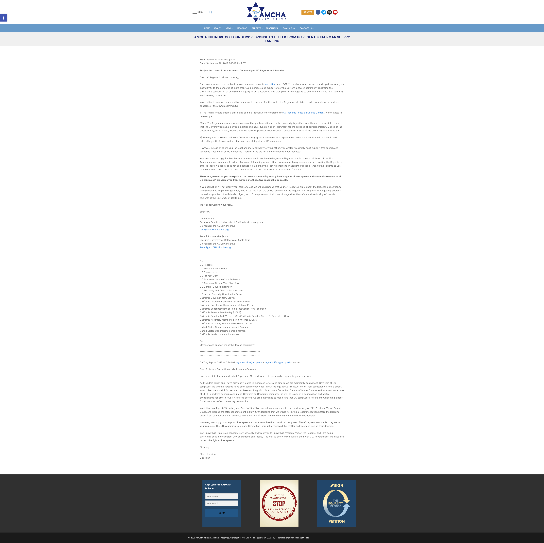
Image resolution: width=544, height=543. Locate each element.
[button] (3, 18)
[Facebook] (318, 12)
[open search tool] (210, 12)
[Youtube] (335, 12)
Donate (307, 12)
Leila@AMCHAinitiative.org (214, 229)
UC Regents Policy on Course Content (303, 112)
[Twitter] (323, 12)
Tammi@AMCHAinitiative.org (215, 247)
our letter (270, 84)
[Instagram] (329, 12)
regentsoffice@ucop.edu (249, 362)
